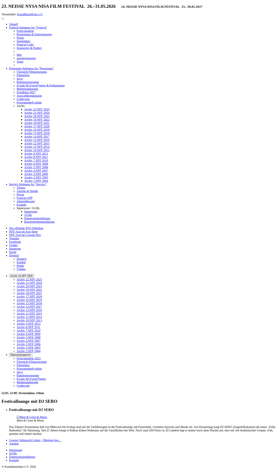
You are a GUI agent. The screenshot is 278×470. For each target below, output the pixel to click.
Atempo (14, 443)
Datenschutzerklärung (22, 456)
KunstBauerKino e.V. (30, 14)
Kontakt (14, 460)
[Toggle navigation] (3, 18)
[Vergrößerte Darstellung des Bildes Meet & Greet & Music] (32, 417)
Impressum (15, 450)
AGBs (13, 453)
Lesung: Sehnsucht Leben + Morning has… (35, 440)
